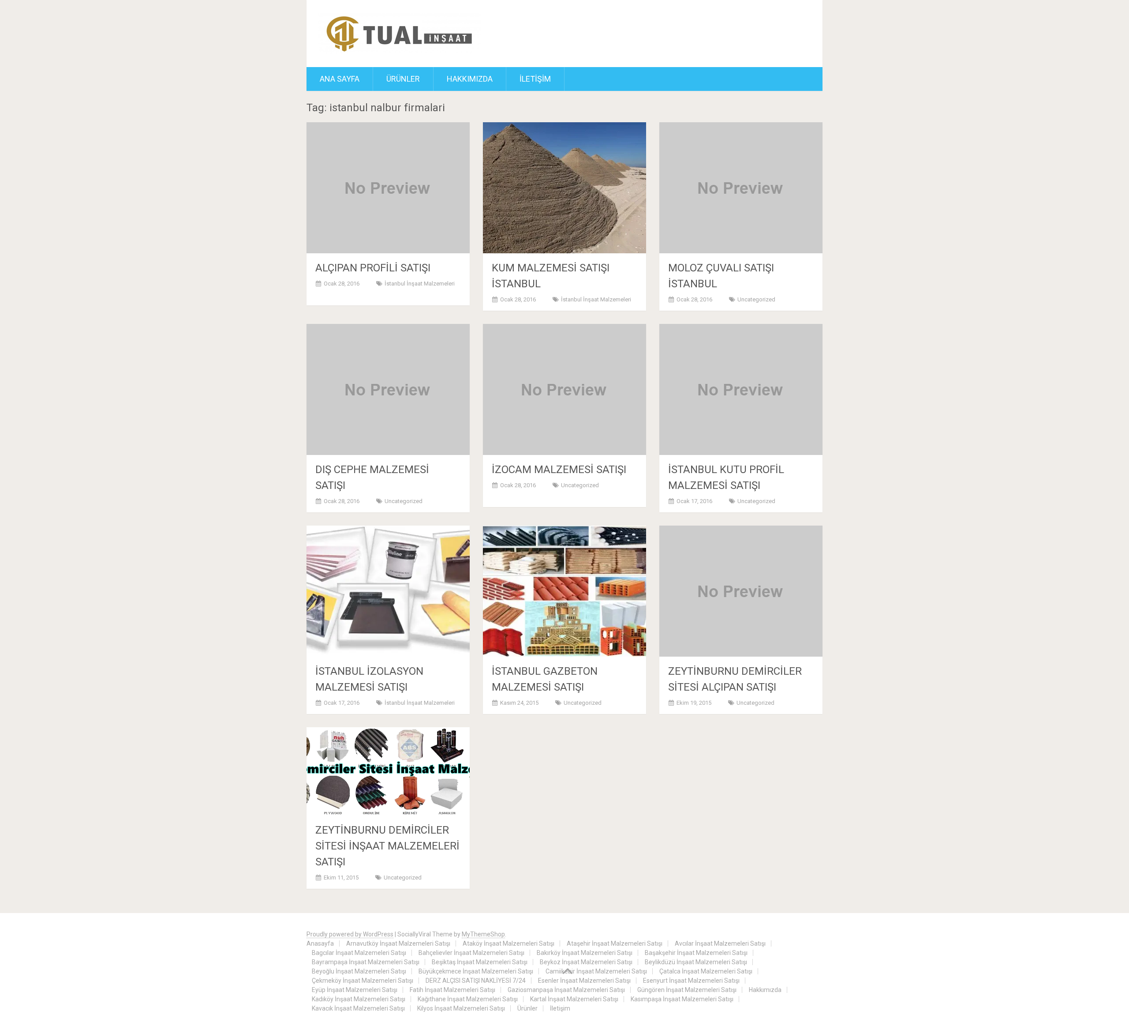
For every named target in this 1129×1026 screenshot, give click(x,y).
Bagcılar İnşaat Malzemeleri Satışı (359, 952)
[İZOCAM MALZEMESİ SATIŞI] (564, 389)
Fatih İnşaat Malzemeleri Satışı (452, 989)
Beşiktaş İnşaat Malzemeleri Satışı (479, 962)
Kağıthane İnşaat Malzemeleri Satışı (468, 999)
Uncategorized (756, 299)
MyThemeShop (483, 934)
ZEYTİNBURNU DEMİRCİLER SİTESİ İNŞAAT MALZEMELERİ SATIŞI (387, 846)
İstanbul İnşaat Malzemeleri (420, 283)
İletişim (535, 78)
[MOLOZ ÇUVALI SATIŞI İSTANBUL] (740, 187)
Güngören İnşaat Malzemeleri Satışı (686, 989)
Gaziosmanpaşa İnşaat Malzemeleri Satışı (566, 989)
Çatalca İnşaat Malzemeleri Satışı (705, 971)
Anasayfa (320, 943)
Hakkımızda (470, 78)
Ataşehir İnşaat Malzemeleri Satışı (614, 943)
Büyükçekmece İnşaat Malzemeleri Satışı (476, 971)
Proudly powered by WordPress (350, 934)
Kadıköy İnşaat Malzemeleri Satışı (358, 999)
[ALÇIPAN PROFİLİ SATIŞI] (388, 187)
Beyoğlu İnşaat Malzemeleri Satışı (359, 971)
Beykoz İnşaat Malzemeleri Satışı (586, 962)
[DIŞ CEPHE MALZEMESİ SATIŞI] (388, 389)
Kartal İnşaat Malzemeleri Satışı (574, 999)
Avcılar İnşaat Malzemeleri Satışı (720, 943)
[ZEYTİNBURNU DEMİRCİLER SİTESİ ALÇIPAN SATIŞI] (740, 591)
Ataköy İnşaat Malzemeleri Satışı (508, 943)
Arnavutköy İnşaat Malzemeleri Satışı (398, 943)
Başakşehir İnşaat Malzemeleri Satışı (696, 952)
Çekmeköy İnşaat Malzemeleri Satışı (362, 980)
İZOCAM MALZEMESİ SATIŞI (559, 469)
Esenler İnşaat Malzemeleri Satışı (584, 980)
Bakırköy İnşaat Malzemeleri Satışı (584, 952)
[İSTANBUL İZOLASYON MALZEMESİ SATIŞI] (388, 591)
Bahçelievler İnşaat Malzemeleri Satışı (471, 952)
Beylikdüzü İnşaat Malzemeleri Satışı (696, 962)
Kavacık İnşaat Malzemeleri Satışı (358, 1008)
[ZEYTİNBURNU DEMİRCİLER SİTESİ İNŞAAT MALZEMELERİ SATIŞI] (388, 771)
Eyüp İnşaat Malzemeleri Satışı (354, 989)
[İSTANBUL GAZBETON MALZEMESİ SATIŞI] (564, 591)
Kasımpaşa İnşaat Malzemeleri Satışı (682, 999)
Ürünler (403, 78)
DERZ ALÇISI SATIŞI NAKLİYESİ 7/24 (476, 980)
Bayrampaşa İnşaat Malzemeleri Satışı (365, 962)
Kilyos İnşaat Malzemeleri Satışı (461, 1008)
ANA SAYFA (339, 78)
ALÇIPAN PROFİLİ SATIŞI (372, 268)
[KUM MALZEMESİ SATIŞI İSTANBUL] (564, 187)
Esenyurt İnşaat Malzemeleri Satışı (691, 980)
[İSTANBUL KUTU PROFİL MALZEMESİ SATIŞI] (740, 389)
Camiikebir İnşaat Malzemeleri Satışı (596, 971)
